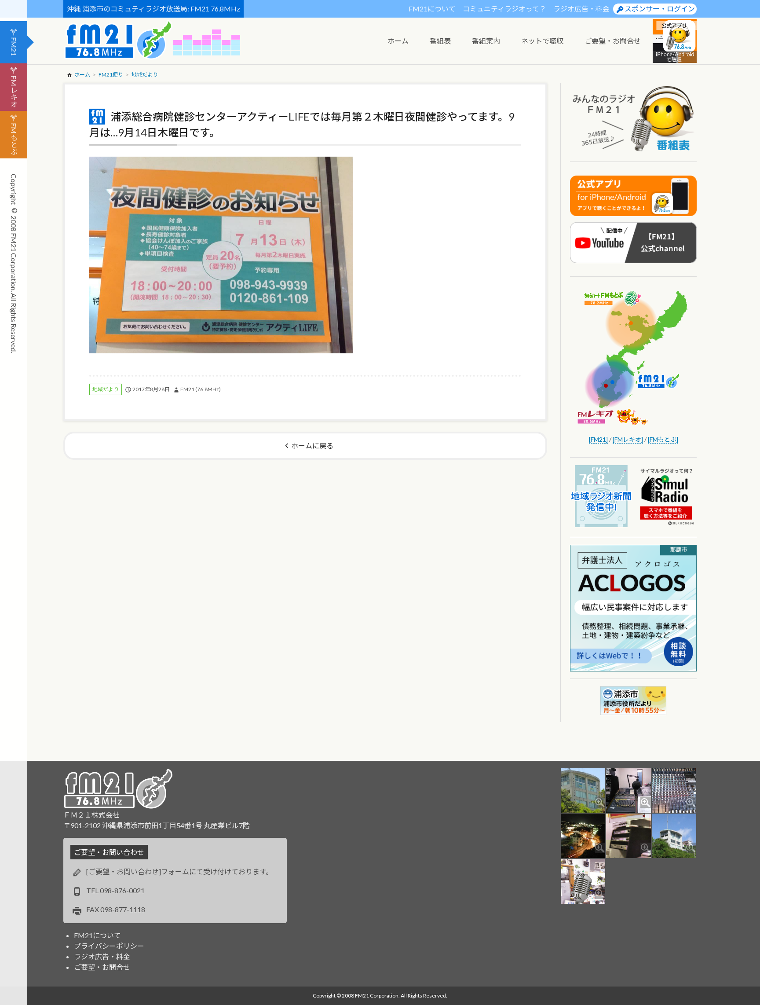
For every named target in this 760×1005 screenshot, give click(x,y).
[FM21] (598, 439)
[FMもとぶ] (663, 439)
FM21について (432, 8)
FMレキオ (14, 91)
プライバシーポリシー (109, 946)
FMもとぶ (14, 139)
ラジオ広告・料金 (581, 8)
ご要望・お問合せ (102, 967)
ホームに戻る (312, 445)
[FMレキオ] (628, 439)
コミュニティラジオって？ (504, 8)
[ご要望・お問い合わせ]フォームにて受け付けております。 (179, 871)
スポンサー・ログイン (660, 8)
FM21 (14, 46)
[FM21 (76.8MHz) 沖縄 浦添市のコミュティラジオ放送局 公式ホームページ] (118, 40)
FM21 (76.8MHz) (200, 389)
